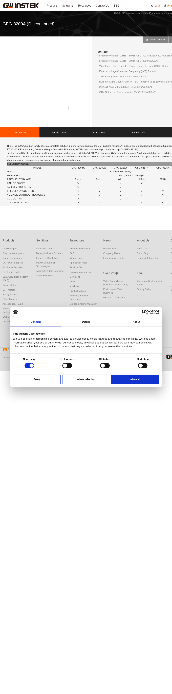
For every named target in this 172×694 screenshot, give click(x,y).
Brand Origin (143, 253)
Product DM (76, 267)
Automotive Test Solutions (49, 271)
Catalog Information (80, 272)
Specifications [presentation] (59, 132)
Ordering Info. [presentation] (138, 132)
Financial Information (148, 258)
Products (52, 5)
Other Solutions (44, 275)
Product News (110, 248)
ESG (116, 5)
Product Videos (78, 291)
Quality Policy (144, 289)
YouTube (74, 286)
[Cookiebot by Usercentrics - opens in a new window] (144, 312)
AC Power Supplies (13, 267)
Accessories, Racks (13, 303)
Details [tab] (86, 321)
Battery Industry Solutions (49, 253)
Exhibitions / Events (113, 258)
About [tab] (136, 321)
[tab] (19, 132)
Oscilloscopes (10, 248)
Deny (37, 379)
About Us (143, 240)
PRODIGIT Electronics (115, 297)
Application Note (78, 262)
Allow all (135, 379)
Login (157, 5)
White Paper (76, 258)
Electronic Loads (11, 272)
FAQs (73, 253)
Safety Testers (10, 294)
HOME (117, 13)
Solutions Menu (44, 248)
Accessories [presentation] (98, 132)
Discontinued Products (147, 13)
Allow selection (86, 379)
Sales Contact (157, 39)
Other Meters (10, 299)
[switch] (67, 365)
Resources (84, 5)
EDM (72, 281)
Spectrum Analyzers (13, 253)
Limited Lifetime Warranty (83, 303)
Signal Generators (12, 258)
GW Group (110, 273)
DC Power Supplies (13, 262)
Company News (111, 253)
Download (75, 276)
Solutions (67, 5)
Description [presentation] (20, 132)
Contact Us (102, 5)
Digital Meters (10, 285)
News (107, 240)
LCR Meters (9, 289)
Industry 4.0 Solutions (47, 258)
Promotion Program (80, 248)
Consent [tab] (36, 321)
